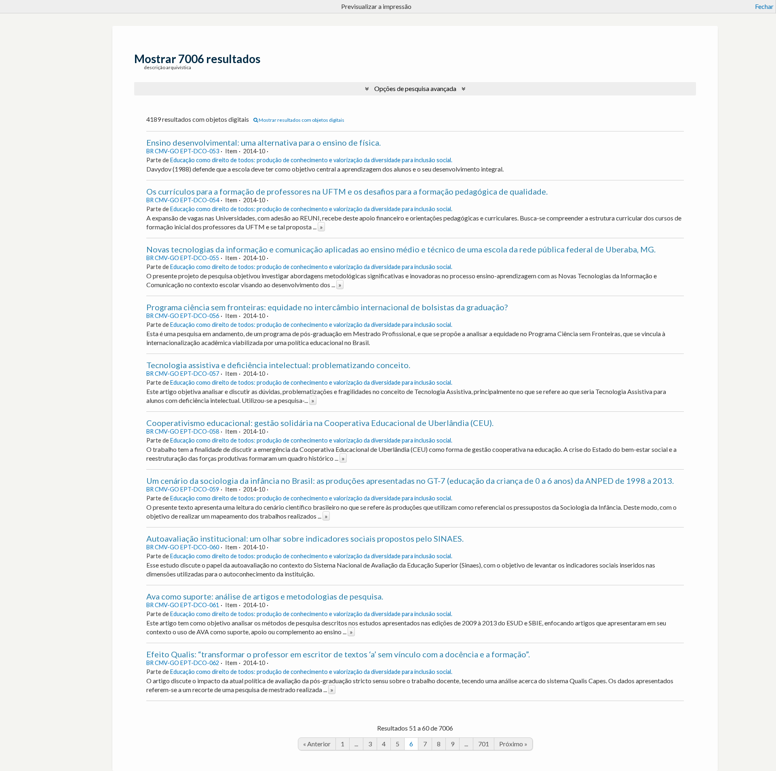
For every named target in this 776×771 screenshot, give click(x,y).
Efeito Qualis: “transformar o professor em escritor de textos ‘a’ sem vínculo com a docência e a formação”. (338, 654)
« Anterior (317, 744)
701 (483, 744)
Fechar (764, 6)
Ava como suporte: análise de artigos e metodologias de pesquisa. (264, 596)
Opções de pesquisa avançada (415, 88)
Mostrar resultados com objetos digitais (301, 120)
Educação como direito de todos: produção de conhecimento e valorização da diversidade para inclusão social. (311, 160)
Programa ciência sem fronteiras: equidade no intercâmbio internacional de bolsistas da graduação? (327, 307)
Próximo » (513, 744)
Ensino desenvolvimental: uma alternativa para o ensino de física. (263, 142)
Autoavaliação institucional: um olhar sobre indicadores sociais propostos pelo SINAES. (305, 538)
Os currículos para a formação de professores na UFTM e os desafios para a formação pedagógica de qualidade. (347, 191)
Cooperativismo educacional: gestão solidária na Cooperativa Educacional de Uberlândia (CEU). (319, 423)
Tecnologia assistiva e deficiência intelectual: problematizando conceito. (278, 365)
